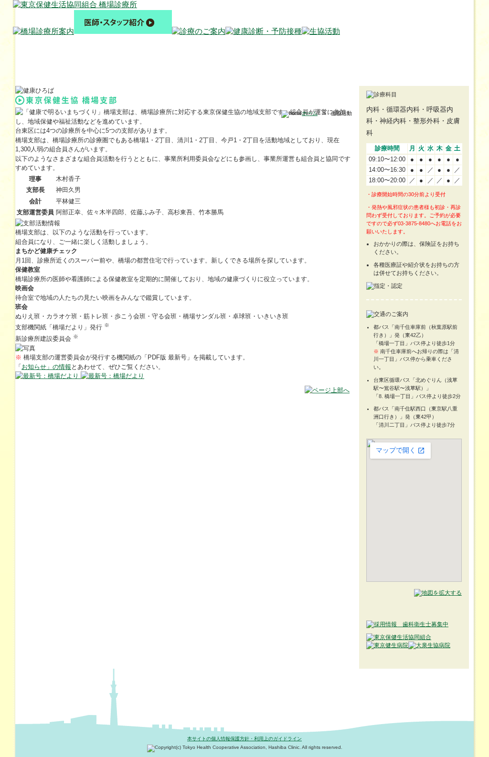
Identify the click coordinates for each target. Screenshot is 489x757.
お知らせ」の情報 (46, 366)
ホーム (310, 113)
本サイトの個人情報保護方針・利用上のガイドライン (244, 738)
